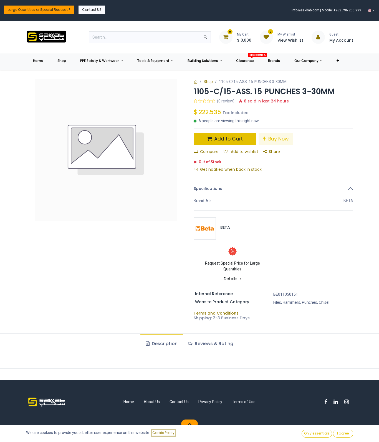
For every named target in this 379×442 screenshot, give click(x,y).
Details (231, 279)
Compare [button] (209, 151)
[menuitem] (38, 62)
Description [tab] (164, 343)
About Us (152, 402)
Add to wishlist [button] (244, 151)
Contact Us (179, 402)
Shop (208, 81)
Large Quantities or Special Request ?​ (39, 9)
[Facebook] (327, 402)
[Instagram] (348, 402)
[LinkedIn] (337, 402)
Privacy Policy (210, 402)
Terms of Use (244, 402)
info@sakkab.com (305, 10)
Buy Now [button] (278, 138)
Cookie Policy (163, 432)
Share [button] (274, 151)
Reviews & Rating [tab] (213, 343)
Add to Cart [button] (228, 138)
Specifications (208, 188)
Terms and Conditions (216, 313)
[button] (189, 424)
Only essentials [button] (317, 433)
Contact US (92, 9)
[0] (226, 37)
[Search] (205, 37)
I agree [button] (343, 433)
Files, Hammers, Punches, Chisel (301, 302)
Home (128, 402)
